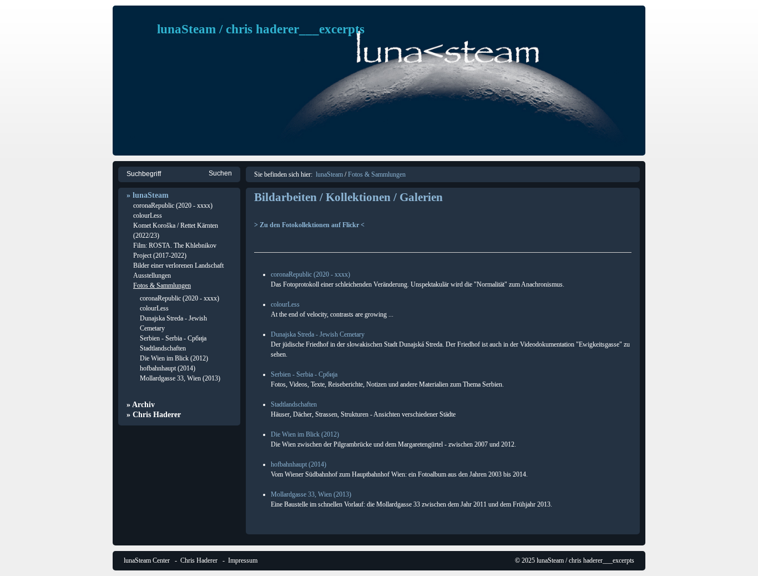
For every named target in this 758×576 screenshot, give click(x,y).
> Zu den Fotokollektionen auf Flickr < (309, 225)
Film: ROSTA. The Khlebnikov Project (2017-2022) (174, 250)
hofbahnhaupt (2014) (167, 368)
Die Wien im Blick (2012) (174, 358)
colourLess (147, 215)
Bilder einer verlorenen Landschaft (178, 265)
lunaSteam (329, 174)
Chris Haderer (199, 560)
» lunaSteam (148, 195)
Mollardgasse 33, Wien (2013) (180, 378)
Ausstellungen (152, 275)
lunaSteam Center (147, 560)
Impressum (242, 560)
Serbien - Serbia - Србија (173, 338)
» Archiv (141, 404)
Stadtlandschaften (163, 348)
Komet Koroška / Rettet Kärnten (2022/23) (175, 230)
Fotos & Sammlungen (162, 285)
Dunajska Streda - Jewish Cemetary (173, 323)
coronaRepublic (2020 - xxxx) (173, 205)
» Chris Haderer (154, 414)
